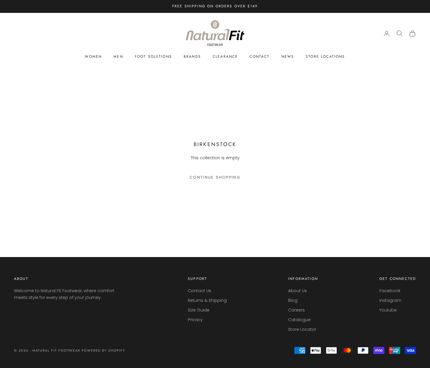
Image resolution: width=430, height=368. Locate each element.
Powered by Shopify (103, 350)
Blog (292, 300)
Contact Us (199, 291)
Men (118, 56)
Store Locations (325, 56)
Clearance (225, 56)
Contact (259, 56)
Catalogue (299, 320)
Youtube (388, 310)
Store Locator (302, 329)
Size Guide (198, 310)
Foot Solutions (153, 56)
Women (93, 56)
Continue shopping (215, 177)
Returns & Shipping (207, 300)
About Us (297, 291)
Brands (192, 56)
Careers (296, 310)
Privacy (195, 320)
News (287, 56)
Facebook (389, 291)
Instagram (390, 300)
